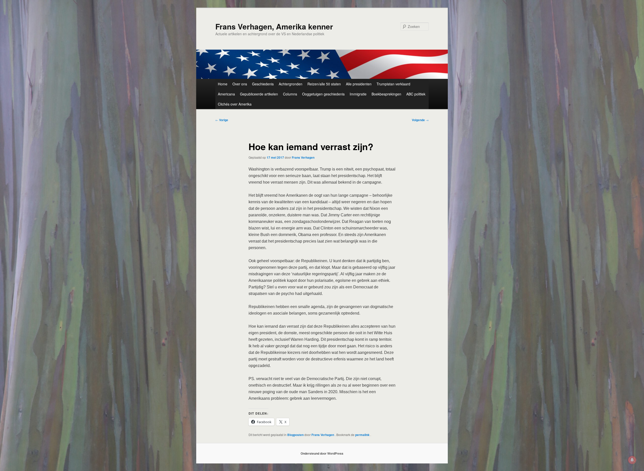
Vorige (221, 120)
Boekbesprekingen (386, 93)
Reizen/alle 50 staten (324, 83)
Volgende (420, 120)
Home (222, 83)
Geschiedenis (263, 83)
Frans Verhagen (303, 157)
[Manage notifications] (632, 460)
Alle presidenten (359, 83)
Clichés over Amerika (235, 104)
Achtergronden (290, 83)
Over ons (239, 83)
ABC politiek (415, 93)
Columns (290, 93)
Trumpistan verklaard (393, 83)
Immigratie (358, 93)
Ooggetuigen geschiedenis (323, 93)
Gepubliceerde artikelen (259, 93)
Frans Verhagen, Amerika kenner (274, 26)
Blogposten (295, 434)
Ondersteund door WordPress (322, 453)
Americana (226, 93)
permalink (362, 434)
